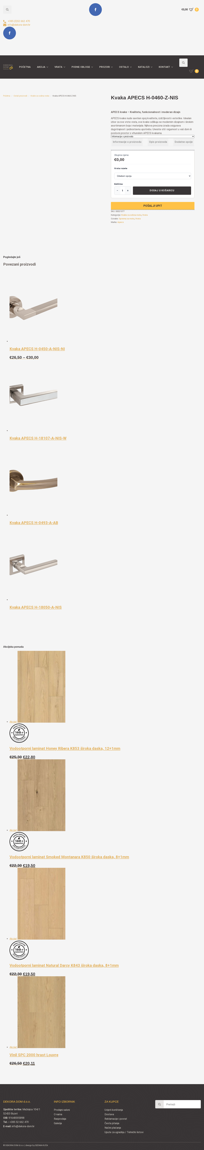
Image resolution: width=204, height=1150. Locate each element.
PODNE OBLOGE (81, 67)
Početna (6, 96)
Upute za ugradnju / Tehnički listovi (124, 1132)
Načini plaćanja (113, 1127)
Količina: (118, 184)
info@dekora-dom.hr (23, 1126)
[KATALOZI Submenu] (152, 67)
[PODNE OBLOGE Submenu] (93, 67)
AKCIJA (41, 67)
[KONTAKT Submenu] (173, 67)
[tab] (127, 142)
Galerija (58, 1123)
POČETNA (25, 67)
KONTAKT (164, 67)
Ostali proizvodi (20, 96)
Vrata (145, 215)
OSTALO (124, 67)
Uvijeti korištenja (114, 1109)
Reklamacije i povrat (116, 1118)
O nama (58, 1114)
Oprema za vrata (126, 218)
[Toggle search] (183, 63)
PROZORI (104, 67)
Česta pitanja (112, 1123)
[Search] (159, 1104)
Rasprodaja (60, 1118)
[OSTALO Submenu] (132, 67)
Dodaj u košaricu (162, 190)
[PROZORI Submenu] (113, 67)
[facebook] (9, 33)
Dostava (109, 1114)
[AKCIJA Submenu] (48, 67)
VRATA (58, 67)
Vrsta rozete (120, 168)
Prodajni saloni (62, 1109)
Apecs (120, 222)
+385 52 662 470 (19, 1122)
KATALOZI (143, 67)
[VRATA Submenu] (65, 67)
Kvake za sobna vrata (40, 96)
